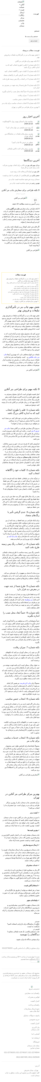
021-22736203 (9, 1052)
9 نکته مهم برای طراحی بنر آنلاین (28, 281)
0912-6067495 (21, 1057)
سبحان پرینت (34, 179)
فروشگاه (36, 1042)
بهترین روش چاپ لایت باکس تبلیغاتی (20, 149)
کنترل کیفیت (34, 1001)
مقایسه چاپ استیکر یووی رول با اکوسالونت (17, 121)
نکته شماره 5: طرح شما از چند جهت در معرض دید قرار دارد (23, 292)
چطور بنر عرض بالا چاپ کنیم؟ (22, 142)
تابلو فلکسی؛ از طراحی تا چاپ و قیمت (16, 175)
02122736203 (7, 948)
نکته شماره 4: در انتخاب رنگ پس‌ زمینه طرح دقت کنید (24, 290)
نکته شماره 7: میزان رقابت (31, 295)
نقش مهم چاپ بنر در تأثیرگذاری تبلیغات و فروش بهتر (22, 278)
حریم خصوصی (34, 1019)
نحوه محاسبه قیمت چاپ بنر (18, 179)
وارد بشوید (20, 939)
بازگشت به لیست (33, 926)
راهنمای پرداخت (33, 1005)
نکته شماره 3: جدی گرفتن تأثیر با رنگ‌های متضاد (26, 288)
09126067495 (6, 14)
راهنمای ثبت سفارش (32, 993)
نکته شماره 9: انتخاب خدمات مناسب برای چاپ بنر (25, 299)
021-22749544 (33, 1052)
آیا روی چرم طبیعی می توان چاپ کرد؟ (19, 127)
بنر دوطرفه (29, 600)
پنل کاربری (35, 1027)
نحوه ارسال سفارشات (31, 1009)
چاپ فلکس (33, 357)
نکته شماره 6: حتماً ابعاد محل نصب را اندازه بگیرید (25, 293)
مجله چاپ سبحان (33, 1046)
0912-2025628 (33, 1057)
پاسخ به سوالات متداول (31, 1015)
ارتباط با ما (35, 1038)
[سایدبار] (38, 1079)
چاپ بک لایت (12, 536)
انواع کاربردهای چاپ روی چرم (21, 171)
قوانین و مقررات (33, 997)
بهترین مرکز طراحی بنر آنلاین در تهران (26, 301)
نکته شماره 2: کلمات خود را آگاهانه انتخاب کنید (26, 286)
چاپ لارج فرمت (25, 683)
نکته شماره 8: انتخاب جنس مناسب (29, 297)
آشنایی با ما (35, 1034)
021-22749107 (21, 1052)
